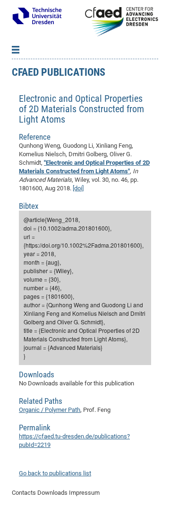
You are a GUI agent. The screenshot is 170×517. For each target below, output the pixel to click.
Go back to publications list (55, 473)
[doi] (78, 188)
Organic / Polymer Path (49, 409)
